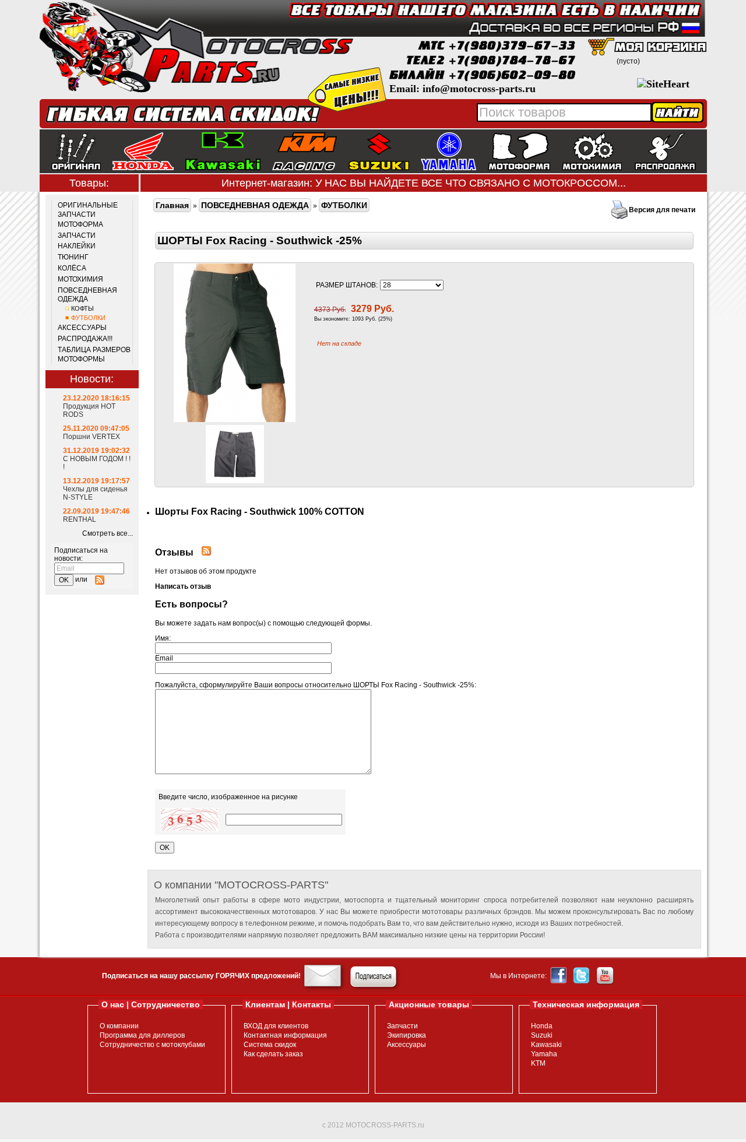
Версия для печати (662, 210)
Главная (172, 205)
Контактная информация (285, 1035)
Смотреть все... (107, 533)
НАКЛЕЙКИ (77, 246)
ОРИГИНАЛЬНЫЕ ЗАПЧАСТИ (88, 210)
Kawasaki (546, 1045)
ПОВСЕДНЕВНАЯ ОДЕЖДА (87, 295)
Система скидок (270, 1045)
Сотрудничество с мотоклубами (152, 1045)
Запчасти (402, 1026)
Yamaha (544, 1054)
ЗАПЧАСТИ (77, 235)
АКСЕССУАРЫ (82, 328)
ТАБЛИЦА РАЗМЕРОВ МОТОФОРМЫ (94, 354)
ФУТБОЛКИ (88, 317)
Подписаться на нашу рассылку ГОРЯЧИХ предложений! (201, 976)
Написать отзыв (183, 586)
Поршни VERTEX (91, 437)
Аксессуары (406, 1045)
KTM (538, 1063)
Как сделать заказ (273, 1054)
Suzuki (542, 1035)
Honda (542, 1026)
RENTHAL (79, 519)
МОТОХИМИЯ (80, 279)
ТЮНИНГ (73, 257)
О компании (119, 1026)
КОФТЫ (82, 308)
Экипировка (406, 1035)
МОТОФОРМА (80, 224)
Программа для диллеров (142, 1035)
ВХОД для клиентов (276, 1026)
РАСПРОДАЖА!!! (85, 339)
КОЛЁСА (72, 268)
